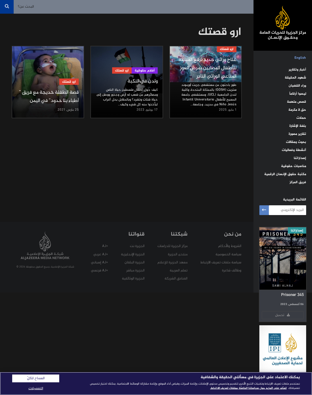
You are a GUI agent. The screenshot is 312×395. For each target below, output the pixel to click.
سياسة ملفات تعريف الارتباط (220, 262)
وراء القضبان (297, 86)
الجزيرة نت (137, 246)
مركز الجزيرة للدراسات (172, 246)
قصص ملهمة (296, 102)
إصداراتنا (300, 158)
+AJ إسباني (99, 262)
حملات (301, 118)
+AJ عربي (100, 254)
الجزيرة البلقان (135, 262)
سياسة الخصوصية (228, 254)
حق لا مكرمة (297, 110)
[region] (156, 383)
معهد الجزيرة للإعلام (172, 262)
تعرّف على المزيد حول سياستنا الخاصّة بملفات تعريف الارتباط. (248, 388)
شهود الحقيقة (295, 77)
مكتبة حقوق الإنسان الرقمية (285, 174)
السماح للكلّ (36, 378)
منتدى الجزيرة (177, 254)
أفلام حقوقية (145, 70)
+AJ (105, 246)
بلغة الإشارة (297, 126)
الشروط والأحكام (229, 246)
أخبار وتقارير (297, 69)
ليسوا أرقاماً (297, 94)
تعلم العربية (178, 270)
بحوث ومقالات (296, 142)
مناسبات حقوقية (293, 166)
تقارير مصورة (297, 134)
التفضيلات (36, 388)
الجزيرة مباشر (135, 270)
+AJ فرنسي (99, 270)
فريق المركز (298, 182)
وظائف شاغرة (231, 270)
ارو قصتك (227, 49)
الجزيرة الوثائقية (133, 279)
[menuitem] (300, 58)
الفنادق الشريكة (176, 279)
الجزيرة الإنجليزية (133, 254)
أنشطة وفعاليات (294, 150)
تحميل (280, 315)
